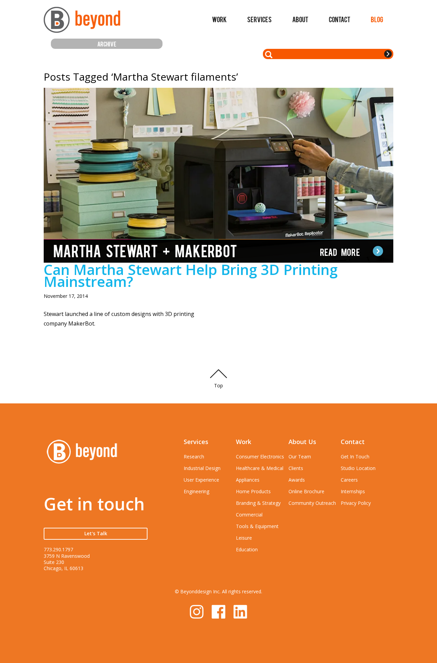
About (300, 19)
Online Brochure (306, 491)
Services (259, 19)
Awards (296, 479)
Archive (106, 43)
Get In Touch (355, 456)
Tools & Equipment (257, 526)
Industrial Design (202, 468)
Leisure (244, 538)
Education (247, 549)
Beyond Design (82, 23)
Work (219, 19)
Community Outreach (312, 503)
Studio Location (358, 468)
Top (218, 385)
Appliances (247, 479)
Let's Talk (95, 533)
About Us (302, 442)
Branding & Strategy (258, 503)
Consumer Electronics (260, 456)
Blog (377, 19)
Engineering (196, 491)
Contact (339, 19)
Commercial (249, 514)
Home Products (253, 491)
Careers (349, 479)
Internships (353, 491)
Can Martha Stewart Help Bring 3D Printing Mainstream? (191, 275)
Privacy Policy (356, 503)
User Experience (201, 479)
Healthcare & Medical (259, 468)
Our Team (299, 456)
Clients (295, 468)
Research (194, 456)
